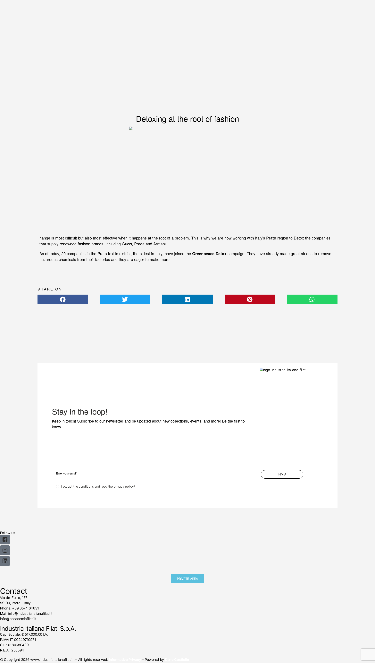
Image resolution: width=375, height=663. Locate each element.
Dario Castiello (177, 660)
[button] (63, 299)
